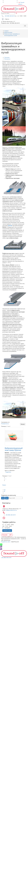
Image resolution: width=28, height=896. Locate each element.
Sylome (10, 225)
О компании (7, 1)
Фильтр (22, 424)
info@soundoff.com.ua (11, 510)
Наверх (4, 485)
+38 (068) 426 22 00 (10, 16)
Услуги (6, 2)
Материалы (7, 59)
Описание (6, 57)
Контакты (20, 1)
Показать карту (7, 530)
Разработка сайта (5, 541)
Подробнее (8, 472)
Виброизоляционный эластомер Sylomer (13, 449)
